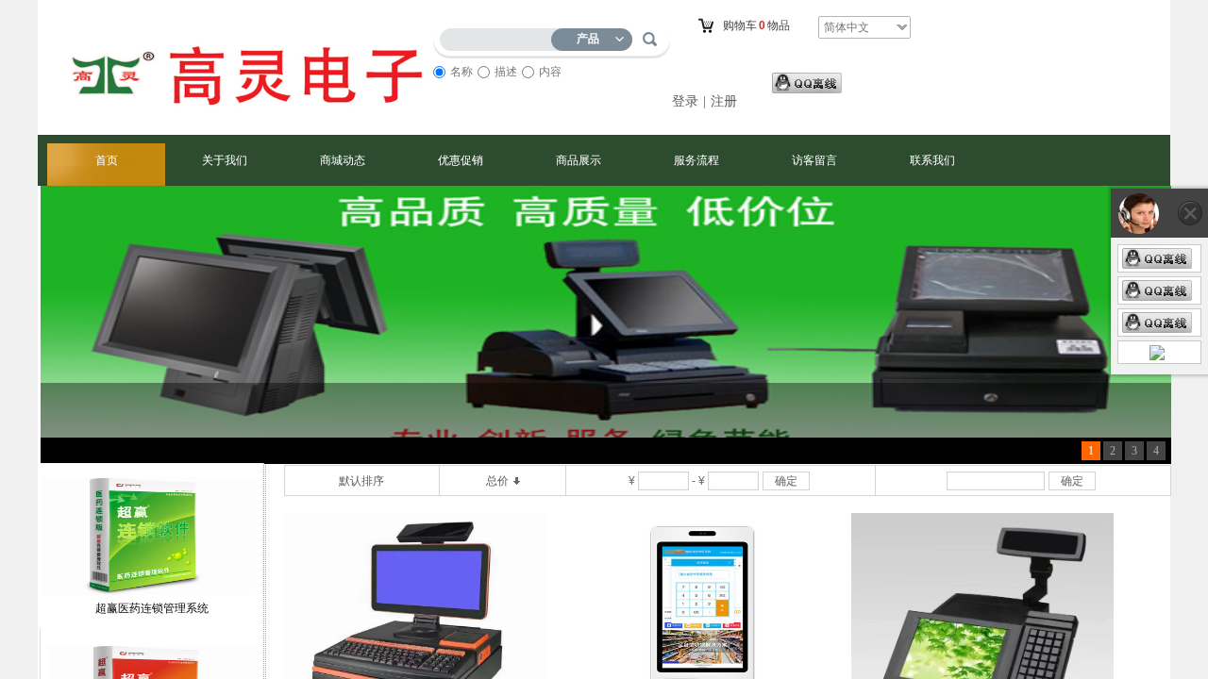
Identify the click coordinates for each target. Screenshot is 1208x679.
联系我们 (932, 160)
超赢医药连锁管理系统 (152, 620)
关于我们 (224, 160)
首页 (106, 160)
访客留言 (814, 160)
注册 (724, 101)
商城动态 (342, 160)
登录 (685, 101)
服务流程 (696, 160)
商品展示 (578, 160)
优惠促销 (460, 160)
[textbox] (499, 36)
